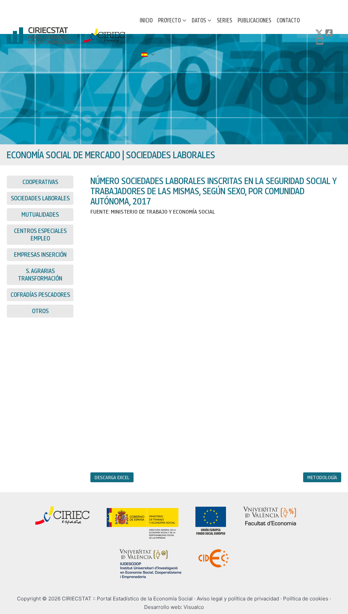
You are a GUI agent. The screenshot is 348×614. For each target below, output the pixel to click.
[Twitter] (319, 33)
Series (224, 20)
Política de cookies (305, 598)
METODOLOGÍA (322, 477)
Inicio (146, 20)
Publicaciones (254, 20)
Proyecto (169, 20)
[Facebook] (329, 33)
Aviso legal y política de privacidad (238, 598)
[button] (183, 20)
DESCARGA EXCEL (111, 477)
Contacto (288, 20)
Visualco (194, 607)
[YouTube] (320, 41)
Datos (199, 20)
